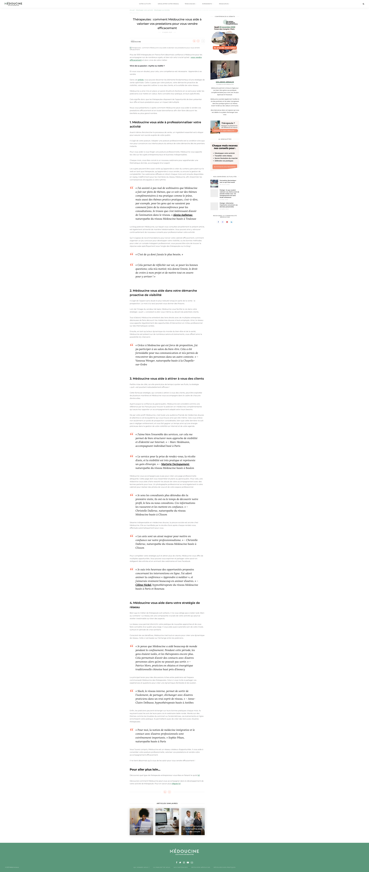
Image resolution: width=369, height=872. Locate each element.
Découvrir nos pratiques (225, 867)
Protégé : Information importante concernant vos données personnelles (229, 205)
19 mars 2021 (167, 32)
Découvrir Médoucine (200, 867)
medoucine (136, 42)
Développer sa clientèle (162, 10)
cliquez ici (176, 784)
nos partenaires (181, 867)
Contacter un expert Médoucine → (225, 130)
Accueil (132, 10)
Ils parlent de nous (161, 867)
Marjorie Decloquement (175, 464)
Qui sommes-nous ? (142, 867)
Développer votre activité (144, 10)
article (141, 80)
